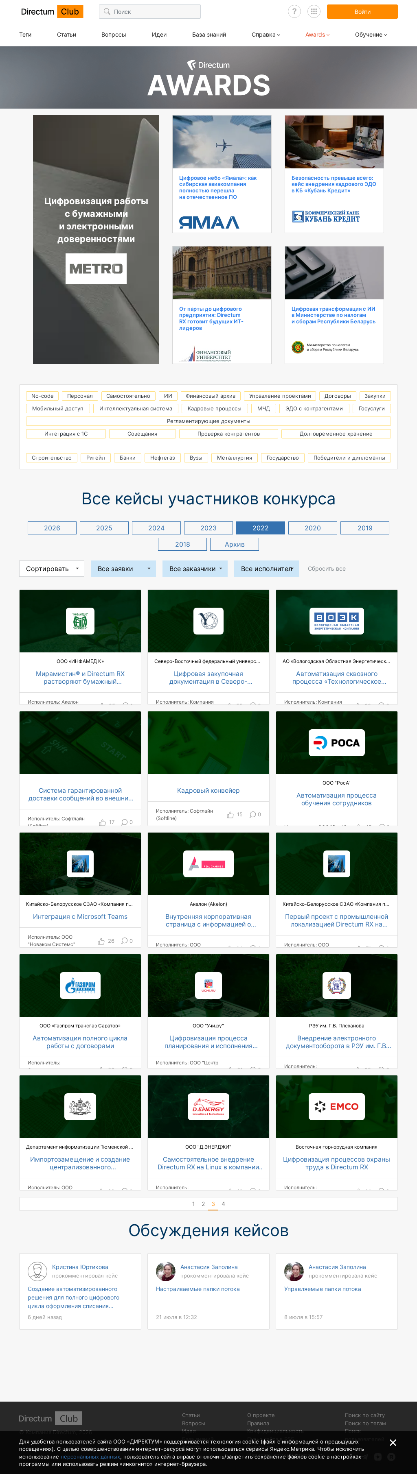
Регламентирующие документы (208, 421)
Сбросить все (327, 568)
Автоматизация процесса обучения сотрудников (336, 799)
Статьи (66, 34)
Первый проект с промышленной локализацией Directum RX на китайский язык (336, 921)
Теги (25, 34)
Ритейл (95, 457)
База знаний (209, 34)
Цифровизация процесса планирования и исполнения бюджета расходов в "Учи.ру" (208, 1042)
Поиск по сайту (365, 1415)
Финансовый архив (210, 395)
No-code (42, 395)
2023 (208, 528)
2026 (52, 528)
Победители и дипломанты (349, 457)
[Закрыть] (393, 1443)
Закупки (375, 395)
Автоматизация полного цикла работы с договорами (80, 1042)
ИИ (168, 395)
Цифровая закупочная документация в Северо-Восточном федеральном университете (208, 678)
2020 (313, 528)
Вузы (196, 457)
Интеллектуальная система (135, 408)
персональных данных (90, 1456)
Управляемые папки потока (322, 1288)
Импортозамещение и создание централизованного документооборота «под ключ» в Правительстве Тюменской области (80, 1163)
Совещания (142, 433)
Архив (235, 544)
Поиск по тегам (365, 1423)
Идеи (159, 34)
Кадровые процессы (214, 408)
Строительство (52, 457)
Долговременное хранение (336, 433)
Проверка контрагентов (229, 433)
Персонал (80, 395)
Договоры (338, 395)
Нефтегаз (162, 457)
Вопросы (113, 34)
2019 (365, 528)
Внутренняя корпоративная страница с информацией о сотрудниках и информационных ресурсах (208, 921)
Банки (128, 457)
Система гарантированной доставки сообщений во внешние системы (80, 794)
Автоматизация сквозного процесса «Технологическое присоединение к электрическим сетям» (336, 678)
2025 (104, 528)
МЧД (263, 408)
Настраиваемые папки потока (198, 1288)
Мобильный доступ (57, 408)
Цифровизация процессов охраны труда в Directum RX (336, 1163)
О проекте (261, 1415)
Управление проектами (280, 395)
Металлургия (234, 457)
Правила (258, 1423)
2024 (156, 528)
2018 (182, 544)
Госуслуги (372, 408)
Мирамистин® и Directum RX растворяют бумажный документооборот (80, 678)
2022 (260, 528)
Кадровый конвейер (208, 790)
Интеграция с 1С (66, 433)
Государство (283, 457)
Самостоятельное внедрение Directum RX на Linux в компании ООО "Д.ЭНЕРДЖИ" (208, 1163)
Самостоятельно (128, 395)
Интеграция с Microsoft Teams (80, 916)
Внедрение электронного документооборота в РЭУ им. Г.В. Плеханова (337, 1042)
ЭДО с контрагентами (314, 408)
